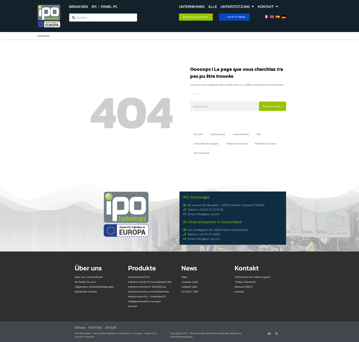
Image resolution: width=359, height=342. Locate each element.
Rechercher (272, 106)
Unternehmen (241, 134)
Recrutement (201, 153)
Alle (259, 134)
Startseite (43, 36)
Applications (217, 134)
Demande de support (206, 144)
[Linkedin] (276, 333)
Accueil (198, 134)
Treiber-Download (236, 144)
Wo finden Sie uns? (266, 144)
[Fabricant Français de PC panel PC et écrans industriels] (49, 16)
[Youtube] (269, 333)
